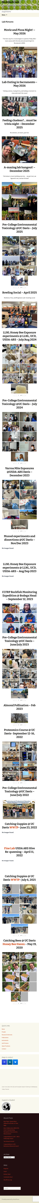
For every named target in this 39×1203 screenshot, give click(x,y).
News (3, 1029)
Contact (4, 1049)
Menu (3, 15)
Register (6, 1168)
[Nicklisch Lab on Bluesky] (15, 1062)
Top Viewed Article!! (9, 1141)
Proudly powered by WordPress (10, 1199)
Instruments (5, 1040)
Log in (5, 1171)
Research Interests (7, 1035)
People (4, 1032)
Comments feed (8, 1177)
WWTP (13, 827)
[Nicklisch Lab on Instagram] (4, 1062)
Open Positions (6, 1046)
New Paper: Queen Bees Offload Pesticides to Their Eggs (11, 1123)
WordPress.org (8, 1180)
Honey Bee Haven (14, 944)
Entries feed (7, 1174)
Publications (5, 1037)
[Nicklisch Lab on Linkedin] (9, 1062)
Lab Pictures (5, 1043)
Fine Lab (9, 848)
